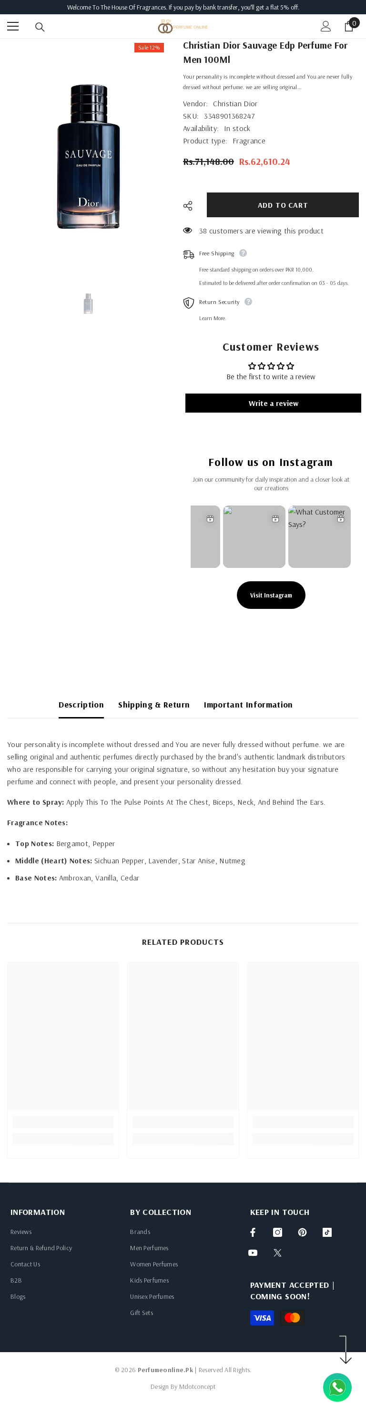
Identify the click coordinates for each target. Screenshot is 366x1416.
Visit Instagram (271, 595)
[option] (88, 157)
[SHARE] (191, 205)
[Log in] (326, 26)
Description (81, 704)
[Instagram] (277, 1232)
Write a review (273, 403)
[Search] (40, 27)
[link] (63, 1122)
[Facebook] (253, 1232)
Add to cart (282, 205)
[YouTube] (253, 1253)
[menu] (13, 26)
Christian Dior (235, 103)
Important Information (248, 704)
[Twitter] (277, 1253)
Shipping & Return (154, 704)
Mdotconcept (197, 1386)
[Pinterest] (302, 1232)
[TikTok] (327, 1232)
